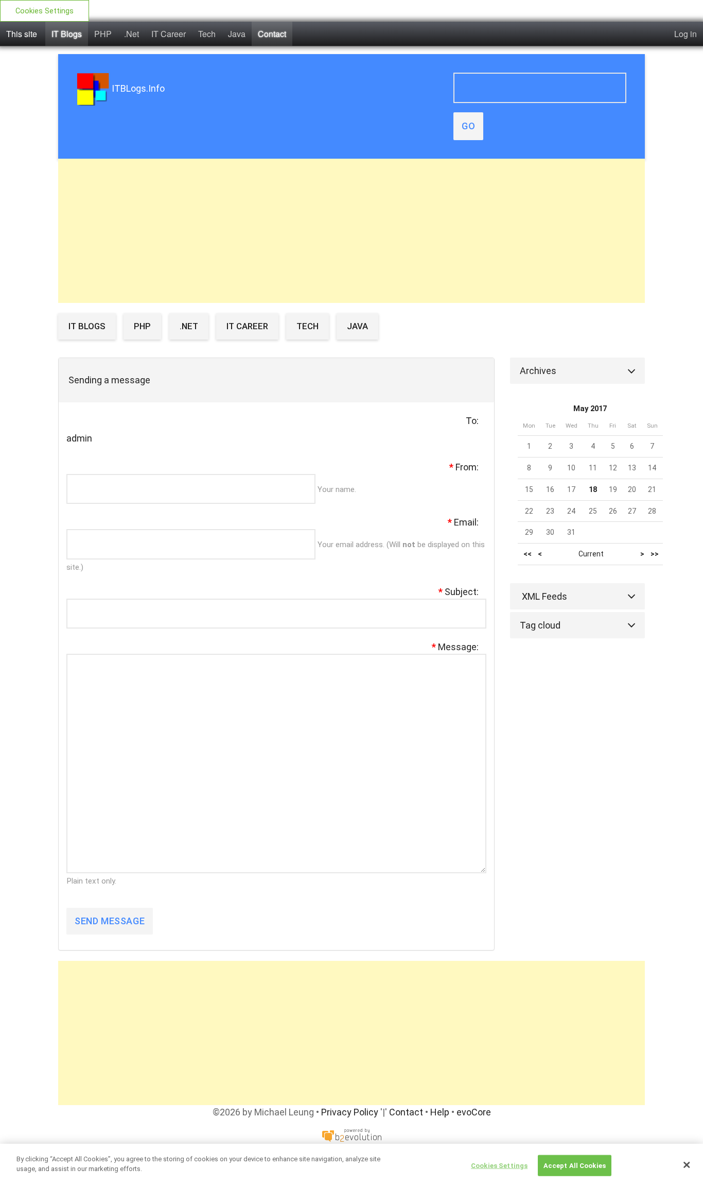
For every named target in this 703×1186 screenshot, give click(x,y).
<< (527, 554)
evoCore (473, 1112)
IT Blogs (66, 34)
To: (472, 420)
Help (439, 1112)
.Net (131, 34)
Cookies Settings (44, 11)
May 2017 (590, 408)
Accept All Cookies (574, 1166)
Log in (685, 34)
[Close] (686, 1165)
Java (236, 34)
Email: (463, 522)
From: (464, 467)
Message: (455, 646)
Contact (272, 34)
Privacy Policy (349, 1112)
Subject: (458, 591)
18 (593, 489)
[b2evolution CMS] (351, 1134)
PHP (103, 34)
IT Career (168, 34)
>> (655, 554)
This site (21, 34)
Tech (207, 34)
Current (591, 554)
